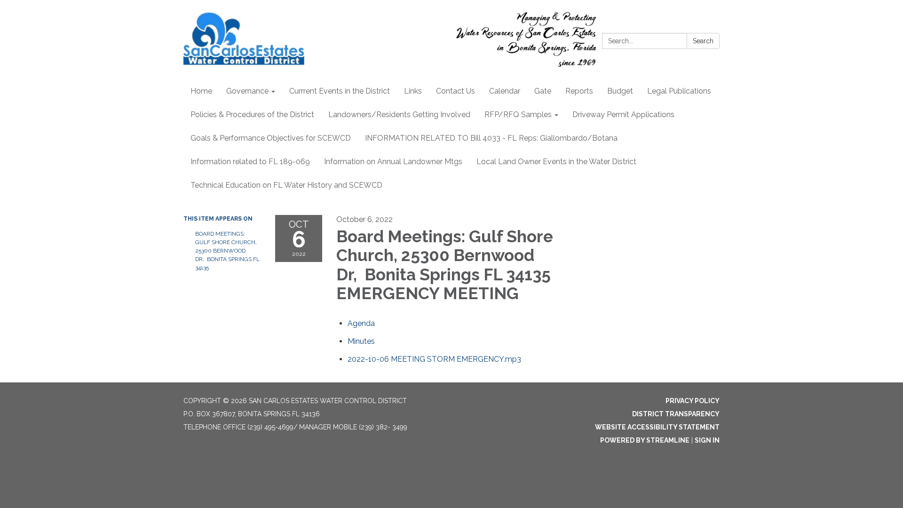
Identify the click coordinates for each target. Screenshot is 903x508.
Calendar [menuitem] (504, 91)
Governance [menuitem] (247, 91)
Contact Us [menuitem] (455, 91)
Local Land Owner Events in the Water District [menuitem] (556, 161)
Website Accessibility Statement (657, 427)
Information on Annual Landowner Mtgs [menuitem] (393, 161)
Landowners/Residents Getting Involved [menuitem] (399, 114)
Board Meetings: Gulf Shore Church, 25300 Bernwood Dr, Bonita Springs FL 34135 (227, 250)
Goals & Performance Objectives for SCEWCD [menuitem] (270, 138)
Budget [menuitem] (620, 91)
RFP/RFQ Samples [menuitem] (518, 114)
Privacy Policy (692, 401)
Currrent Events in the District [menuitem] (339, 91)
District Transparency (676, 414)
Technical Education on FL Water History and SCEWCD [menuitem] (286, 185)
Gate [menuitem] (542, 91)
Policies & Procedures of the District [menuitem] (252, 114)
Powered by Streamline (644, 440)
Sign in (707, 440)
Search (703, 41)
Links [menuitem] (413, 91)
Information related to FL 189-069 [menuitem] (250, 161)
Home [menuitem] (201, 91)
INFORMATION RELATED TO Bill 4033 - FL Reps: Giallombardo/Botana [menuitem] (491, 138)
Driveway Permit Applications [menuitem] (623, 114)
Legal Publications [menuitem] (679, 91)
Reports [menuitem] (579, 91)
